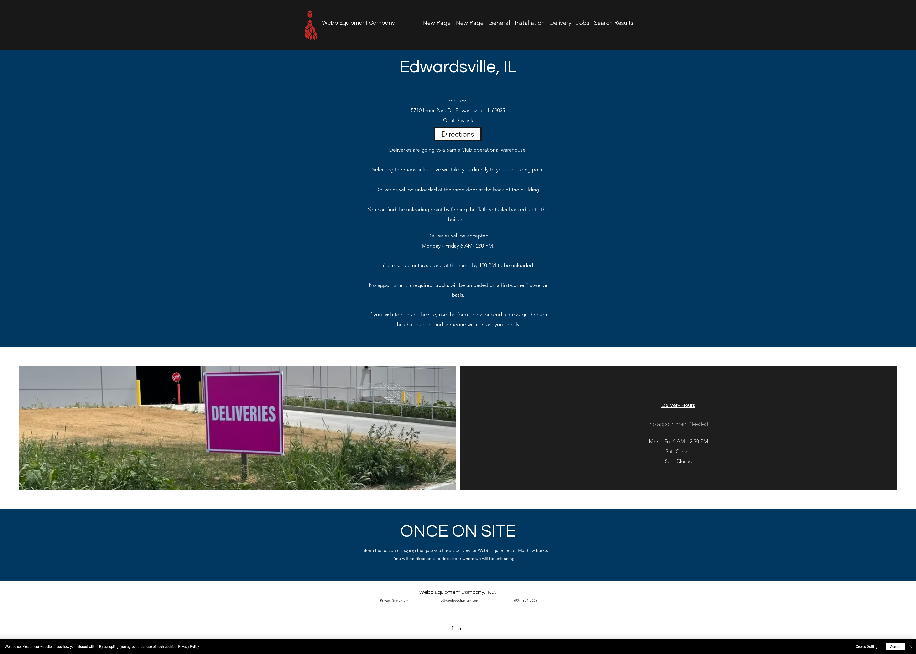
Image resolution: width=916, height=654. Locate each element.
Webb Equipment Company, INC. (457, 592)
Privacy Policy (188, 646)
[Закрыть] (910, 646)
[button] (583, 22)
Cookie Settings (867, 646)
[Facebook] (452, 628)
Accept (895, 646)
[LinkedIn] (459, 628)
